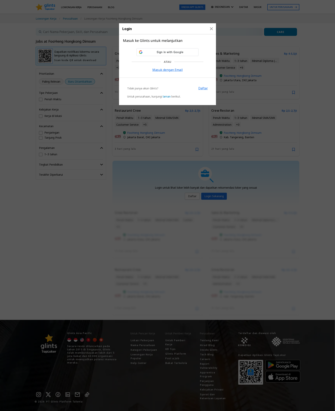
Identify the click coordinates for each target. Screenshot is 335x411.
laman (167, 96)
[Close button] (211, 29)
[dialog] (167, 64)
